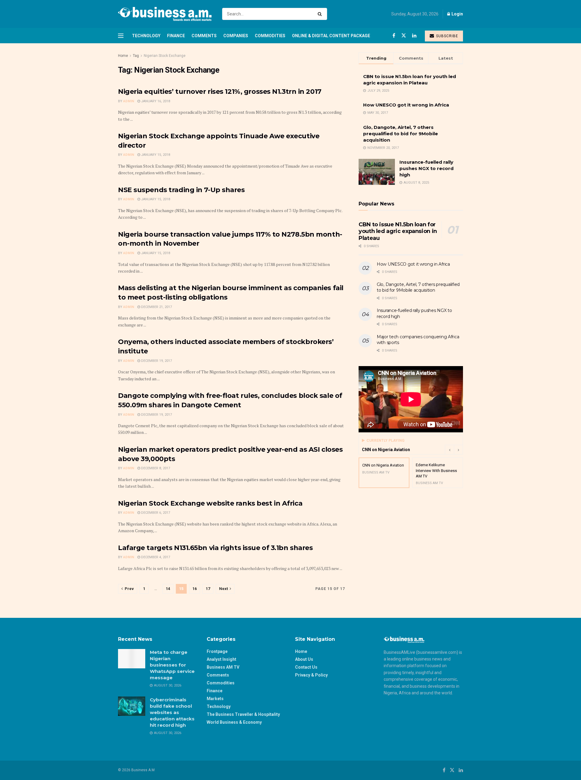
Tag (136, 56)
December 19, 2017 (156, 361)
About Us (304, 659)
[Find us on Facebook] (393, 35)
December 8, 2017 (155, 468)
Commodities (270, 35)
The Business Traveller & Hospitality (243, 714)
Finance (176, 35)
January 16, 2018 (155, 101)
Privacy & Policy (311, 675)
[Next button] (458, 449)
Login (457, 13)
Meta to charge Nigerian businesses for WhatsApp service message (172, 664)
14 (168, 588)
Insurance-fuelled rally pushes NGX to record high (426, 168)
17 (208, 588)
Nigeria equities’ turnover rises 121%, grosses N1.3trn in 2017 (219, 91)
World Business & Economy (234, 722)
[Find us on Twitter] (403, 35)
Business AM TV (223, 667)
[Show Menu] (120, 36)
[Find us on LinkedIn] (414, 35)
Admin (128, 101)
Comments (204, 35)
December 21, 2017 (156, 307)
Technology (146, 35)
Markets (215, 698)
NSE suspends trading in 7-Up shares (181, 190)
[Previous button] (449, 449)
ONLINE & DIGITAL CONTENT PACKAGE (331, 35)
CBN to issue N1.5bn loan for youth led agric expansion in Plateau (398, 231)
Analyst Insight (221, 659)
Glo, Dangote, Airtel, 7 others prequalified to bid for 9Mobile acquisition (400, 133)
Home (123, 56)
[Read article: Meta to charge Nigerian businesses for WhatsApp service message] (131, 658)
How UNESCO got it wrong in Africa (406, 105)
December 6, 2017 (155, 513)
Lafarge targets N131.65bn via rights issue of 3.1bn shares (215, 548)
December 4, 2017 (155, 557)
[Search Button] (321, 14)
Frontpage (217, 651)
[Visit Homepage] (165, 14)
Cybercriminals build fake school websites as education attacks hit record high (172, 712)
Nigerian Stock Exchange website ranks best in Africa (210, 503)
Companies (235, 35)
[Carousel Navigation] (454, 449)
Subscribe (446, 36)
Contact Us (306, 667)
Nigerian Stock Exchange (164, 56)
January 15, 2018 (155, 155)
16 (194, 588)
